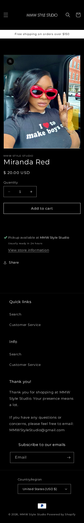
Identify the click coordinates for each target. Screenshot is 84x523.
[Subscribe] (68, 457)
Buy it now (42, 221)
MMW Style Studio (33, 514)
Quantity (11, 182)
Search (15, 314)
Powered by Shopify (61, 514)
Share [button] (14, 262)
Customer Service (25, 325)
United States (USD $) (40, 489)
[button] (6, 15)
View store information (28, 250)
